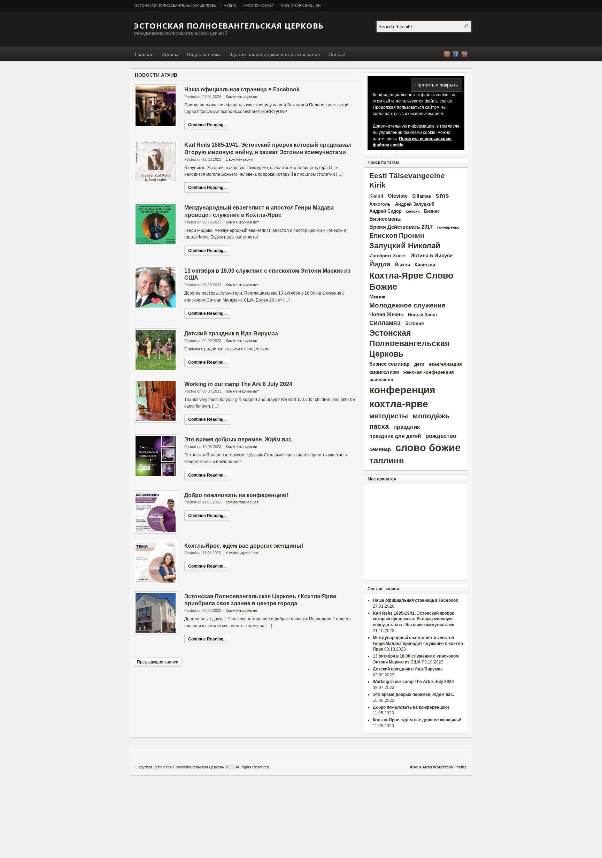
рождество (440, 436)
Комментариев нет (242, 96)
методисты (388, 416)
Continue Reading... (207, 124)
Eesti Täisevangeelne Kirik (407, 181)
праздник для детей (395, 436)
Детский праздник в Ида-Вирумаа (231, 333)
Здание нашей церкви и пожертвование (274, 54)
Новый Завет (422, 314)
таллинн (386, 460)
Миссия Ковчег (258, 5)
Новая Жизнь (386, 314)
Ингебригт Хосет (387, 255)
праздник (406, 427)
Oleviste (398, 196)
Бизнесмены (385, 219)
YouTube (464, 54)
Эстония (414, 323)
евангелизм (384, 372)
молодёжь (431, 416)
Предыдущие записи (157, 662)
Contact (337, 54)
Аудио (230, 5)
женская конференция (428, 372)
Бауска (412, 211)
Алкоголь (380, 204)
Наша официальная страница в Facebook (242, 89)
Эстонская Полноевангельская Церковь (176, 5)
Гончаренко (448, 227)
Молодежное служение (407, 305)
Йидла (380, 264)
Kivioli (376, 196)
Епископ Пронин (396, 235)
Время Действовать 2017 (401, 227)
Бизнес (432, 211)
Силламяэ (385, 322)
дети (419, 364)
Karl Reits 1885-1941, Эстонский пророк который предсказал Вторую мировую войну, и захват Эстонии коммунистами (413, 619)
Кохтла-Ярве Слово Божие (411, 281)
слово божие (428, 447)
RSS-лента (446, 54)
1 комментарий (239, 159)
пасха (379, 426)
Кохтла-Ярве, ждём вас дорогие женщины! (243, 546)
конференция (402, 389)
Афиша (170, 54)
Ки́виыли (425, 264)
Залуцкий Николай (404, 245)
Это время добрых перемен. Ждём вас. (238, 439)
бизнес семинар (389, 364)
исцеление (381, 379)
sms (442, 195)
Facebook (455, 54)
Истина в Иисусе (431, 255)
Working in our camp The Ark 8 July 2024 (238, 384)
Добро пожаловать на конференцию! (236, 495)
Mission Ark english (301, 5)
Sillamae (421, 196)
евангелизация (445, 364)
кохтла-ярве (398, 403)
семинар (380, 449)
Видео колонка (204, 54)
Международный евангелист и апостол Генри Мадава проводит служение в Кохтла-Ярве (418, 643)
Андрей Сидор (385, 211)
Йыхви (402, 264)
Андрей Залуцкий (414, 204)
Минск (377, 296)
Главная (144, 54)
